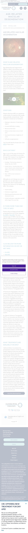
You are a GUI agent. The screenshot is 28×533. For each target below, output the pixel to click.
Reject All (14, 265)
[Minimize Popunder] (26, 503)
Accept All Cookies (14, 269)
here (2, 530)
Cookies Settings (13, 273)
